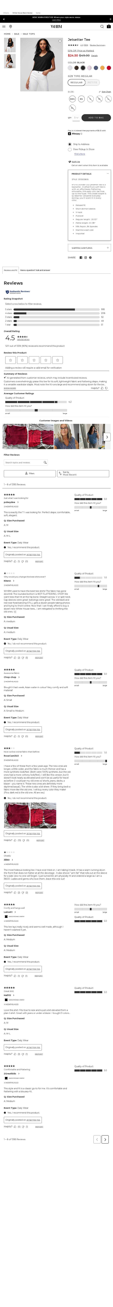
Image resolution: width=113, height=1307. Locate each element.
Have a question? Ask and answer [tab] (35, 270)
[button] (108, 26)
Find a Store (79, 154)
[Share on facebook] (81, 257)
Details (94, 56)
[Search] (102, 26)
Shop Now (53, 20)
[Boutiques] (10, 26)
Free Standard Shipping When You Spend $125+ (56, 17)
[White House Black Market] (56, 26)
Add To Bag (96, 118)
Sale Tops (29, 34)
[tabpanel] (56, 709)
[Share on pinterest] (90, 257)
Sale (16, 34)
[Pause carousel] (110, 19)
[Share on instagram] (85, 257)
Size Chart (106, 92)
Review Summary (97, 45)
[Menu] (4, 26)
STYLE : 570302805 (80, 179)
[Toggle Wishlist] (60, 41)
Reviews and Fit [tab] (10, 270)
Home (7, 34)
